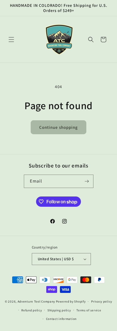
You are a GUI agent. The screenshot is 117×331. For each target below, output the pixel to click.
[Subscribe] (87, 181)
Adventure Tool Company (36, 301)
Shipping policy (59, 310)
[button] (11, 39)
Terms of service (88, 310)
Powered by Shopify (71, 301)
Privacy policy (101, 301)
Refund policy (31, 310)
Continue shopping (58, 127)
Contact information (61, 319)
